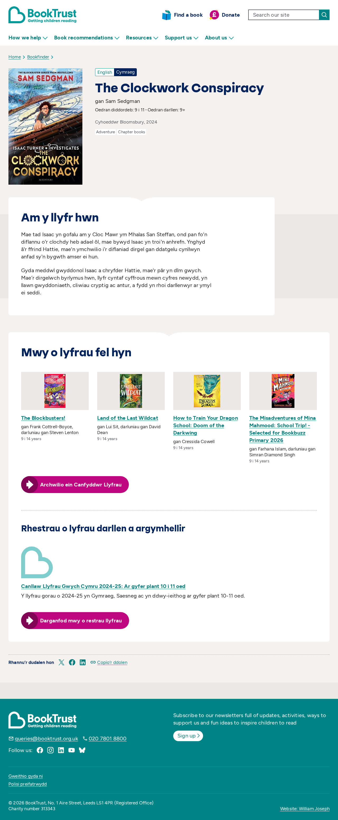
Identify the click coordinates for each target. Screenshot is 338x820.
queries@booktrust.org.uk (46, 738)
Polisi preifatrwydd (27, 784)
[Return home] (42, 14)
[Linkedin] (61, 750)
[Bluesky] (82, 750)
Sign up (186, 735)
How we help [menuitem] (24, 37)
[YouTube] (71, 750)
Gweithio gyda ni (25, 776)
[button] (61, 662)
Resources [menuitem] (139, 37)
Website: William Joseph (305, 808)
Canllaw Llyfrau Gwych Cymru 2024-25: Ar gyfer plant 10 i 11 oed (103, 586)
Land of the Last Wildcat (127, 418)
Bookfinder (38, 57)
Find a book (188, 15)
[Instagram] (50, 750)
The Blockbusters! (43, 418)
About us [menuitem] (216, 37)
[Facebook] (40, 750)
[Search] (324, 15)
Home (14, 57)
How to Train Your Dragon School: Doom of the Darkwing (205, 425)
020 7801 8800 (108, 738)
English (104, 72)
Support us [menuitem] (178, 37)
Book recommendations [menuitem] (83, 37)
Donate (231, 15)
